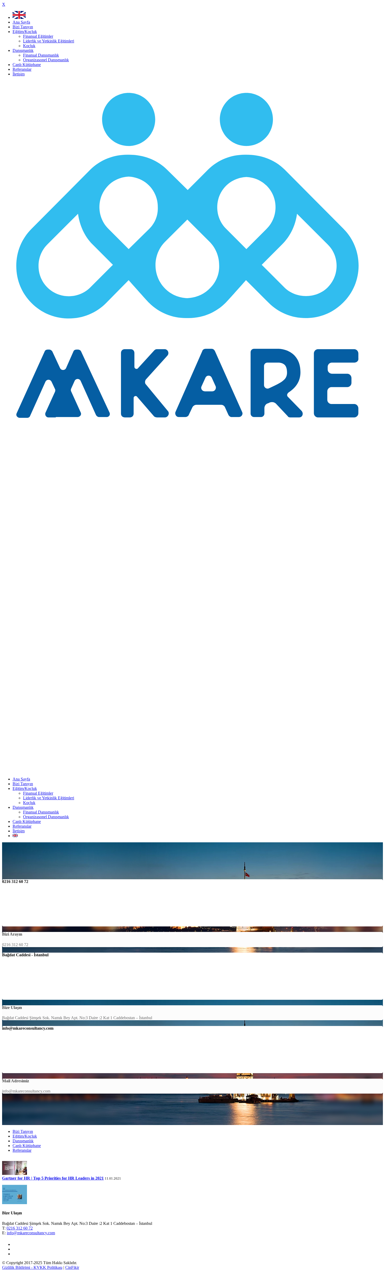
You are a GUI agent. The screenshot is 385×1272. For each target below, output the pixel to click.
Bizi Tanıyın (23, 27)
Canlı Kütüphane (27, 64)
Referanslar (22, 69)
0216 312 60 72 (20, 1228)
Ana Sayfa (21, 22)
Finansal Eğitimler (38, 36)
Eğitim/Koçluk (25, 31)
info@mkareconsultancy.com (31, 1233)
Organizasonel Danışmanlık (46, 60)
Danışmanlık (23, 50)
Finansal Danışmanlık (41, 55)
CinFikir (72, 1267)
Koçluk (29, 45)
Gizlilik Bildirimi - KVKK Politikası (32, 1267)
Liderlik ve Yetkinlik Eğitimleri (48, 41)
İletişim (19, 74)
